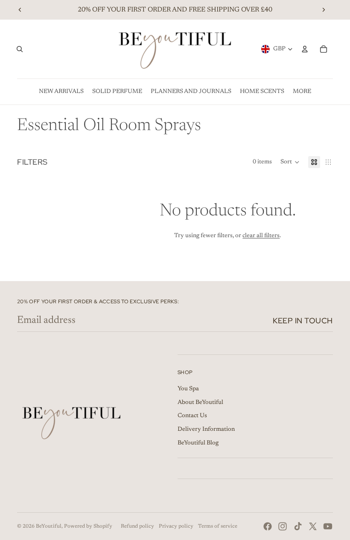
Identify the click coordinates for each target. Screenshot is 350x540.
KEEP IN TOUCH (303, 320)
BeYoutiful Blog (198, 443)
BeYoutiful (48, 526)
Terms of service (217, 526)
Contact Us (192, 416)
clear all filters (261, 236)
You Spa (188, 389)
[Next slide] (323, 9)
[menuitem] (61, 91)
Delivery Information (206, 430)
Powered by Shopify (88, 526)
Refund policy (137, 526)
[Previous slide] (20, 9)
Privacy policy (176, 526)
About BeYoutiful (200, 403)
